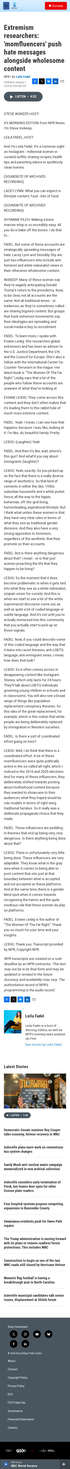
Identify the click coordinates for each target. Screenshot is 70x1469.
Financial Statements (21, 1419)
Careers (13, 1427)
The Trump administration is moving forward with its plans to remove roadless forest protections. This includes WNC (35, 1243)
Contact (13, 1369)
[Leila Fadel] (12, 1021)
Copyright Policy (17, 1377)
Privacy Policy (16, 1386)
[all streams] (65, 1464)
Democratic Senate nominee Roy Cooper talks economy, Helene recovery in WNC (32, 1132)
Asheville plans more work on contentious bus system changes (33, 1149)
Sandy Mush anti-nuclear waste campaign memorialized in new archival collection (33, 1167)
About (11, 1361)
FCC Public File (16, 1402)
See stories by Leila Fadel (43, 1044)
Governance (15, 1411)
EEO (10, 1394)
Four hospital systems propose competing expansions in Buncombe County (33, 1206)
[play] (6, 1464)
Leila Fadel (23, 77)
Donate (57, 6)
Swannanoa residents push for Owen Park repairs (33, 1223)
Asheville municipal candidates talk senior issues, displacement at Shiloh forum (34, 1297)
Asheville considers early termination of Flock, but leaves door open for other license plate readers (32, 1186)
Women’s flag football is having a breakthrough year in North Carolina (29, 1280)
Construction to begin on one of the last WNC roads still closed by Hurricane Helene (34, 1262)
